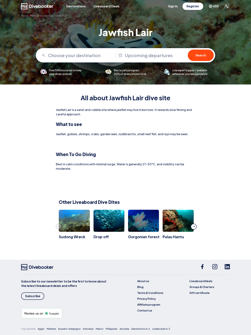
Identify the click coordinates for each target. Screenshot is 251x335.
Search (201, 55)
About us (143, 281)
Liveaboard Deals (106, 6)
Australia (124, 328)
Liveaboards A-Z (161, 328)
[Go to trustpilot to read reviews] (64, 313)
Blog (140, 287)
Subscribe (32, 296)
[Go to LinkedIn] (227, 267)
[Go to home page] (37, 6)
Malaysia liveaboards (41, 15)
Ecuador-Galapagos (69, 328)
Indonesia (88, 328)
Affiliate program (148, 304)
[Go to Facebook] (202, 267)
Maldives (51, 328)
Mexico (99, 328)
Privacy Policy (146, 298)
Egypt (41, 328)
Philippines (111, 328)
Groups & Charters (201, 287)
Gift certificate (199, 292)
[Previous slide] (59, 227)
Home (24, 15)
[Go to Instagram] (214, 267)
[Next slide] (194, 227)
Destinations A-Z (140, 328)
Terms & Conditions (150, 292)
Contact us (144, 310)
